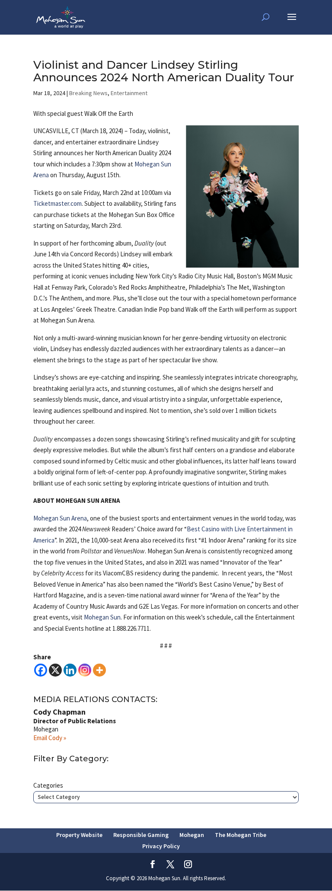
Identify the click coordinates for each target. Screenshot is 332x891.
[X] (55, 670)
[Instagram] (84, 670)
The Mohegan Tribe (240, 835)
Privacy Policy (161, 846)
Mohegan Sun (102, 617)
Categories (48, 785)
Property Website (79, 835)
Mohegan (191, 835)
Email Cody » (49, 738)
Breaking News (88, 93)
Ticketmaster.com (57, 203)
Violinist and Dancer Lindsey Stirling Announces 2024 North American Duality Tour (163, 71)
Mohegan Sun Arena (60, 518)
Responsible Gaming (141, 835)
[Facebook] (40, 670)
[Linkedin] (70, 670)
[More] (99, 670)
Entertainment (129, 93)
